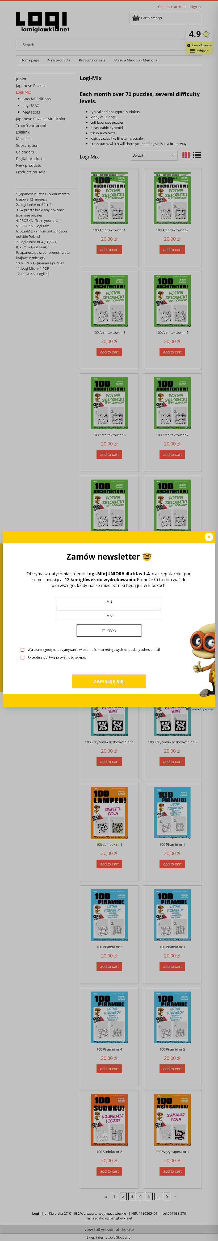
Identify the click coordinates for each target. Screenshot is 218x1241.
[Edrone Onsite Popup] (109, 620)
